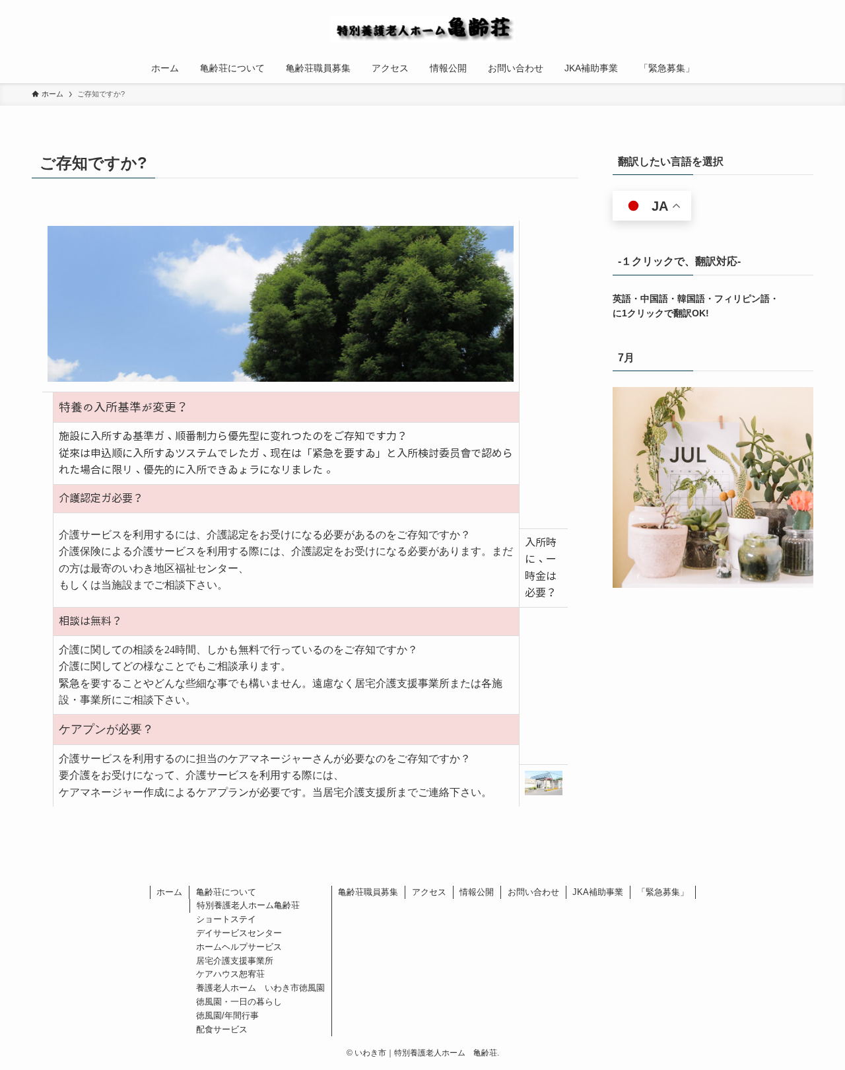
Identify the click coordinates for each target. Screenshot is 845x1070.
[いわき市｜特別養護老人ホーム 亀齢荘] (422, 29)
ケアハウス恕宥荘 (230, 974)
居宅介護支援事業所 (234, 961)
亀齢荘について (226, 892)
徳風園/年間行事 (227, 1015)
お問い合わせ (533, 892)
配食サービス (222, 1029)
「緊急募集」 (663, 892)
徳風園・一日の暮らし (239, 1002)
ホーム (169, 892)
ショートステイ (226, 919)
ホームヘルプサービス (239, 947)
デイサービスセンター (239, 933)
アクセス (429, 892)
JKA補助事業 (597, 892)
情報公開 (476, 892)
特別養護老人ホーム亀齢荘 (248, 905)
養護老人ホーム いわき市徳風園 (260, 988)
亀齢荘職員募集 (368, 892)
